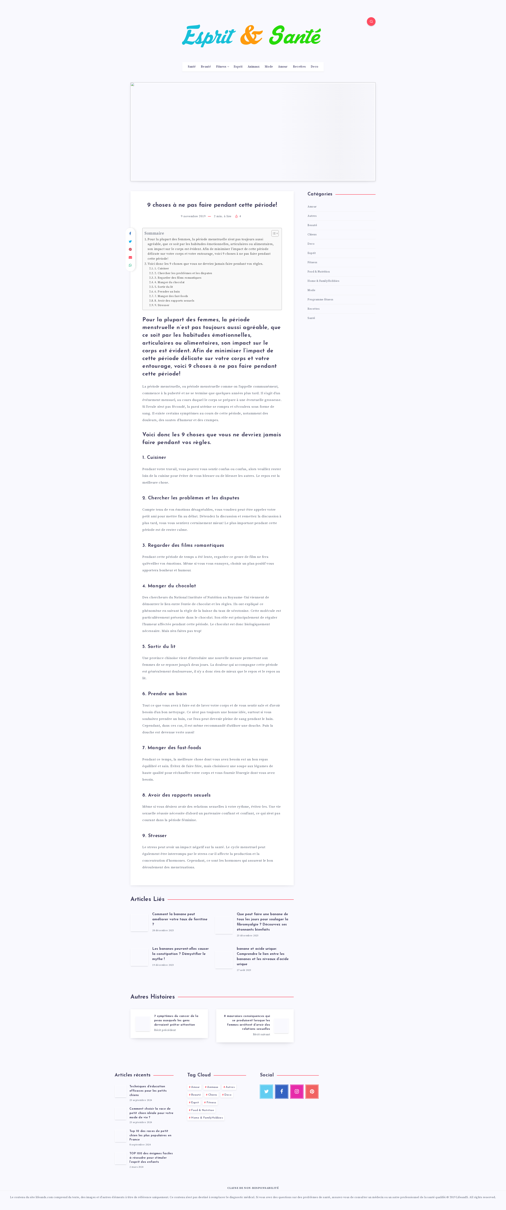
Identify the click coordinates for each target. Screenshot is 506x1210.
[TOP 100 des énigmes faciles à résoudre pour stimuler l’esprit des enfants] (120, 1158)
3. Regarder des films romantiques (178, 278)
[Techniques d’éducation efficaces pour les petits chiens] (120, 1091)
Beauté (206, 67)
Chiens (312, 234)
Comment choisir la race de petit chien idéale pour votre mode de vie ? (151, 1113)
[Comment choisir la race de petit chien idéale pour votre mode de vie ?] (120, 1113)
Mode (269, 67)
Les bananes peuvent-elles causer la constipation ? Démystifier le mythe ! (180, 954)
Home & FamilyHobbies (323, 281)
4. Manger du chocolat (170, 282)
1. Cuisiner (162, 268)
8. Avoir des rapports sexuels (174, 301)
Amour (283, 67)
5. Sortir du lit (164, 287)
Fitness (221, 67)
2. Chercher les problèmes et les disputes (183, 273)
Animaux (254, 67)
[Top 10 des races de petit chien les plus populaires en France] (120, 1135)
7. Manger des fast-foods (171, 296)
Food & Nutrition (319, 271)
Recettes (299, 67)
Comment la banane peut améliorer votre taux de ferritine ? (179, 919)
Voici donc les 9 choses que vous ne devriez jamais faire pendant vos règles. (205, 264)
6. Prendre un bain (167, 291)
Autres (312, 216)
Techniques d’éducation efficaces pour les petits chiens (148, 1091)
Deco (314, 67)
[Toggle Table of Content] (273, 233)
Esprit (238, 67)
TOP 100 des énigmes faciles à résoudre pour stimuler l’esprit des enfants (151, 1158)
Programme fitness (320, 299)
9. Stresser (162, 305)
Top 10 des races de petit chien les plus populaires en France (150, 1135)
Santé (192, 67)
